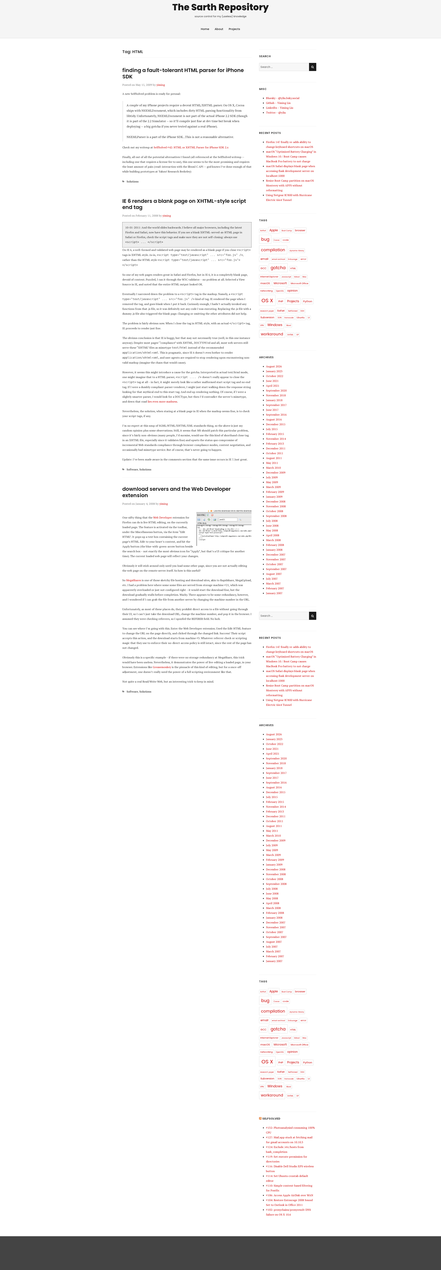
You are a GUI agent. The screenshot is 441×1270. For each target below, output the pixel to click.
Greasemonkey (162, 667)
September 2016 (276, 414)
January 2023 (274, 371)
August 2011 (274, 458)
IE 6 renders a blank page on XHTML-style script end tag (184, 204)
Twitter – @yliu (276, 112)
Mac (304, 277)
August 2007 (274, 574)
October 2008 (274, 511)
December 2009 (275, 472)
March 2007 (273, 583)
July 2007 (272, 579)
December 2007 (275, 554)
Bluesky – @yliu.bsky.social (282, 98)
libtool (297, 277)
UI (309, 317)
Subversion (267, 317)
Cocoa (276, 240)
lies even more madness (162, 401)
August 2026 (274, 366)
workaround (272, 334)
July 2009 (272, 477)
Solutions (133, 181)
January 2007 (274, 593)
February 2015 (275, 434)
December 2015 (275, 424)
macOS (265, 283)
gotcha (278, 268)
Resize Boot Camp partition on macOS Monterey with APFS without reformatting (290, 185)
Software (132, 469)
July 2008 (272, 521)
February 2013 (275, 443)
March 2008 (273, 540)
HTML (293, 268)
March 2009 (273, 487)
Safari (281, 310)
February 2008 (275, 545)
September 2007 (276, 569)
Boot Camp (287, 230)
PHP (280, 301)
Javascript (286, 277)
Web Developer (162, 517)
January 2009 (274, 497)
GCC (263, 268)
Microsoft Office (299, 283)
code (286, 240)
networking (266, 290)
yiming (160, 85)
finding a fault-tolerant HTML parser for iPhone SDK (183, 73)
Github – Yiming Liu (278, 103)
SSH (302, 311)
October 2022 (274, 376)
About (219, 29)
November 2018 (276, 395)
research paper (267, 311)
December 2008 (275, 501)
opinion (292, 291)
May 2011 (272, 463)
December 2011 (275, 448)
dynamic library (297, 250)
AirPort (263, 230)
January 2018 (274, 400)
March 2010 (273, 468)
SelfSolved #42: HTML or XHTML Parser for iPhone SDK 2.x (191, 147)
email (264, 259)
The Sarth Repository (220, 7)
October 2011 (274, 453)
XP (297, 334)
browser (300, 230)
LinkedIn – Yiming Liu (279, 108)
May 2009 (272, 482)
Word (288, 325)
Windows (274, 325)
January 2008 (274, 550)
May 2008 (272, 530)
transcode (289, 317)
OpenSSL (280, 291)
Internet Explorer (269, 276)
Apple (273, 230)
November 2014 (276, 439)
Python (307, 301)
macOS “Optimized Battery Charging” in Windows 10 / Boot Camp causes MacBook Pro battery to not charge (291, 156)
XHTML (290, 334)
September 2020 (276, 390)
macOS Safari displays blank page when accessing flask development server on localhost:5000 (290, 171)
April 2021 (272, 386)
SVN (279, 317)
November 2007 (276, 559)
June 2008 (272, 525)
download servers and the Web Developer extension (176, 492)
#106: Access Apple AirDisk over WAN (289, 1195)
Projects (234, 29)
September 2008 (276, 516)
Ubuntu (301, 317)
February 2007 (275, 588)
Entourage (292, 259)
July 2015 (272, 429)
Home (205, 29)
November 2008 (276, 506)
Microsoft (280, 283)
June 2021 (272, 381)
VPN (262, 325)
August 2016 (274, 419)
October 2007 (274, 564)
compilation (273, 250)
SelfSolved (293, 311)
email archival (278, 259)
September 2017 (276, 405)
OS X (267, 300)
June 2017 (272, 410)
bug (265, 239)
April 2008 (272, 535)
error (303, 259)
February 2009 (275, 492)
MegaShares (133, 580)
